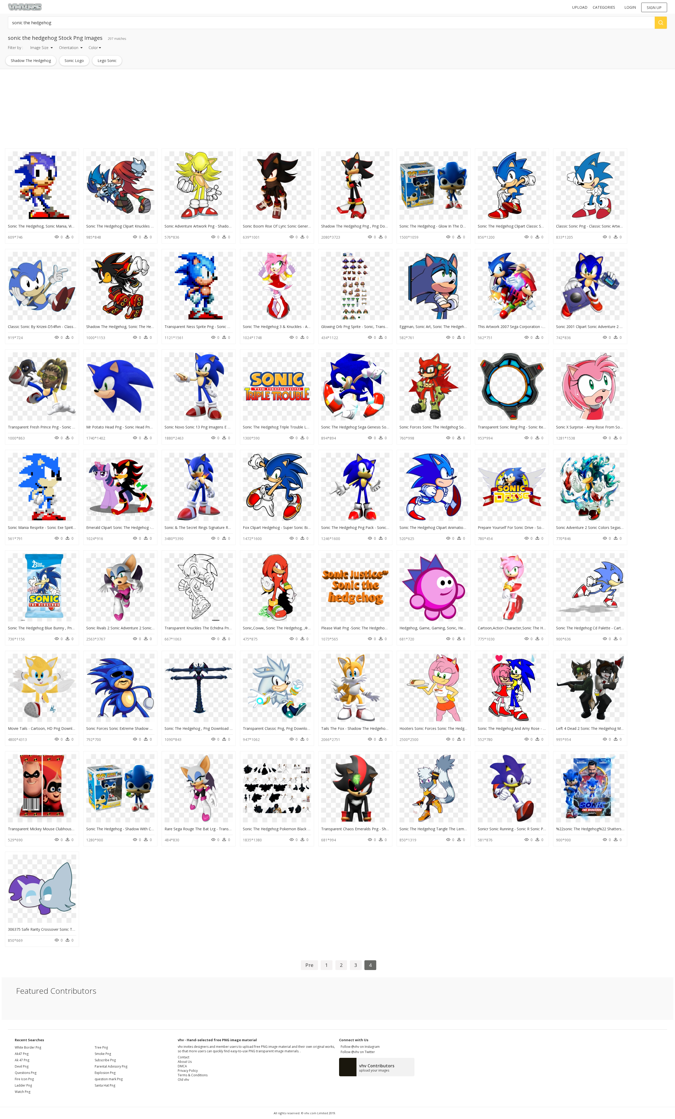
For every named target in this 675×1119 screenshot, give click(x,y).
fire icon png (24, 1079)
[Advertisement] (158, 110)
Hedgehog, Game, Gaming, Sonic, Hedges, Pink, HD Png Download (456, 627)
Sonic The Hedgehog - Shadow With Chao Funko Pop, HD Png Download (148, 828)
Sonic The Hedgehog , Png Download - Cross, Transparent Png (218, 728)
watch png (22, 1091)
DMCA (182, 1066)
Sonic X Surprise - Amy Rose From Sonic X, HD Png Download (609, 427)
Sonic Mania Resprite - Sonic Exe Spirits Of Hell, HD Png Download (65, 527)
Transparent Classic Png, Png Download (277, 728)
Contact (183, 1057)
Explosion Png (105, 1072)
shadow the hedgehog (31, 60)
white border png (28, 1047)
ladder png (23, 1085)
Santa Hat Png (105, 1085)
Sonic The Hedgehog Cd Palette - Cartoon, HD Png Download (609, 627)
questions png (25, 1072)
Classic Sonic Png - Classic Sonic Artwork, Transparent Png (606, 226)
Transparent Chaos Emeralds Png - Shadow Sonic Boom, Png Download (383, 828)
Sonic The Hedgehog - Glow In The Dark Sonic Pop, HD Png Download (459, 226)
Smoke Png (103, 1054)
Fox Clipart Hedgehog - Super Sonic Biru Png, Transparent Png (296, 527)
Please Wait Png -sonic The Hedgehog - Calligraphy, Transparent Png (380, 627)
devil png (21, 1066)
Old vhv (183, 1079)
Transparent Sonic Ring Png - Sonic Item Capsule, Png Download (533, 427)
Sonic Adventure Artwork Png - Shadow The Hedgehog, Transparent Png (226, 226)
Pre (309, 965)
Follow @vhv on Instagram (359, 1046)
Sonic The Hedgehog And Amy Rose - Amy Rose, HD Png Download (536, 728)
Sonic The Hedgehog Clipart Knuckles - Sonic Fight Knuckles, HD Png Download (154, 226)
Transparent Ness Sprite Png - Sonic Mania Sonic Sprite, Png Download (225, 326)
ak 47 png (22, 1060)
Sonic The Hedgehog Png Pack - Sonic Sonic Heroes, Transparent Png (381, 527)
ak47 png (21, 1054)
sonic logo (74, 60)
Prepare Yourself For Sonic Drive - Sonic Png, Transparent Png (531, 527)
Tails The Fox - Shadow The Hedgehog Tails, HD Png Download (376, 728)
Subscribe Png (105, 1060)
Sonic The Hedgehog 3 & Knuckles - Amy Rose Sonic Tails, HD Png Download (309, 326)
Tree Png (101, 1047)
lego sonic (107, 60)
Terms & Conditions (193, 1075)
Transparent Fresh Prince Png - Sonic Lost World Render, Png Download (70, 427)
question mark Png (109, 1079)
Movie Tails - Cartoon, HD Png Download (43, 728)
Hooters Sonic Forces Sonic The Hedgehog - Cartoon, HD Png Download (461, 728)
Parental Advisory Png (111, 1066)
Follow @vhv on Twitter (357, 1052)
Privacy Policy (188, 1070)
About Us (185, 1061)
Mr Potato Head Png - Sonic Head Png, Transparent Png (134, 427)
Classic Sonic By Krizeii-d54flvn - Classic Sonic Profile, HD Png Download (70, 326)
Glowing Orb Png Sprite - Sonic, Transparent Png (362, 326)
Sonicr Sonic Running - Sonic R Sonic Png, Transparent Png (528, 828)
